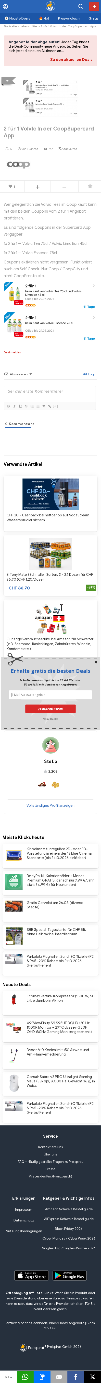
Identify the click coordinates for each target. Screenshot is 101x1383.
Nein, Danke (50, 718)
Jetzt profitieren (50, 708)
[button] (50, 671)
